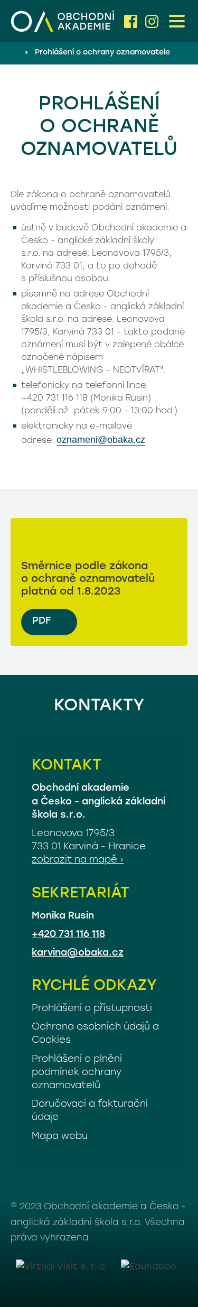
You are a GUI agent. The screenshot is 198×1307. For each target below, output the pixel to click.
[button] (176, 21)
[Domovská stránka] (63, 21)
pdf (41, 621)
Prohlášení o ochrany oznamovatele (102, 53)
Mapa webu (60, 1137)
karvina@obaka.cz (78, 953)
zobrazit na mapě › (78, 860)
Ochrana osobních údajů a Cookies (95, 1034)
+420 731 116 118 (68, 935)
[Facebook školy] (130, 21)
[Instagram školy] (151, 21)
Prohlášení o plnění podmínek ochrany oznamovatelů (77, 1073)
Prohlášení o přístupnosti (92, 1009)
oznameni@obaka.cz (100, 439)
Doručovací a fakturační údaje (90, 1111)
